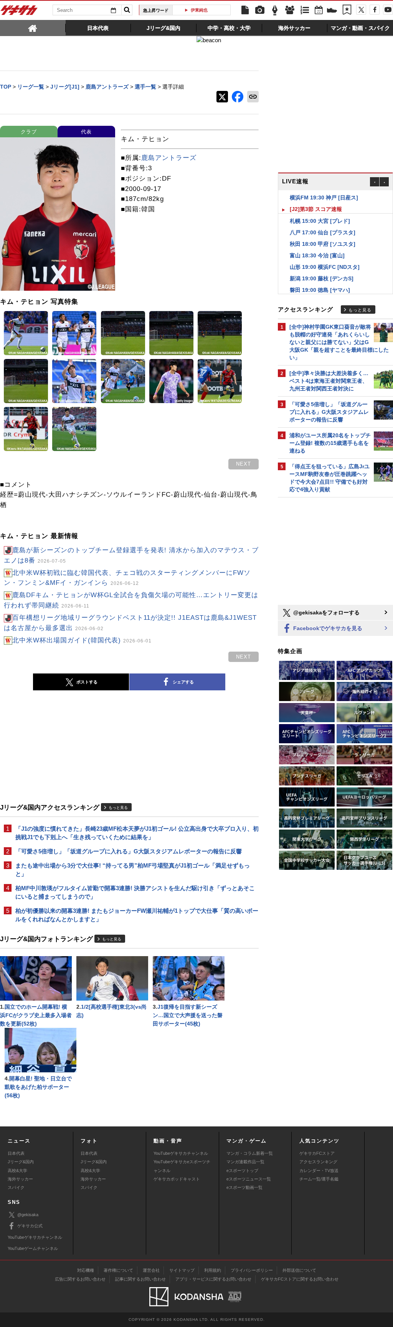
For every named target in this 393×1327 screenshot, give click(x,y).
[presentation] (33, 27)
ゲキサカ (19, 12)
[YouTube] (388, 10)
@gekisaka (27, 1214)
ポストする (86, 682)
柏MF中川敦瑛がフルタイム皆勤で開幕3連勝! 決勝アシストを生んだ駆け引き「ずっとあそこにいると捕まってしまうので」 (135, 892)
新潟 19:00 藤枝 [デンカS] (321, 267)
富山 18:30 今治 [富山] (317, 244)
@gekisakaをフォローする (326, 612)
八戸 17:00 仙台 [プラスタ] (322, 221)
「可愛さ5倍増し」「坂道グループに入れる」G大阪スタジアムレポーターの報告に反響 (128, 851)
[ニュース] (245, 10)
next (243, 464)
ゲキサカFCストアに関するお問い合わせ (300, 1279)
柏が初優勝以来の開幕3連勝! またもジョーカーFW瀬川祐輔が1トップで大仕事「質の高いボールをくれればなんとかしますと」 (136, 914)
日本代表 (16, 1153)
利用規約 (212, 1270)
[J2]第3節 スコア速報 (316, 197)
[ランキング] (304, 10)
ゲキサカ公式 (30, 1225)
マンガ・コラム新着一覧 (249, 1153)
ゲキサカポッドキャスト (177, 1179)
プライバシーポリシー (252, 1270)
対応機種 (85, 1270)
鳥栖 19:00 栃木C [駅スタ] (322, 290)
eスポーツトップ (242, 1170)
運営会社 (151, 1270)
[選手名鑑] (290, 10)
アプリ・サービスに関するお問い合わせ (213, 1279)
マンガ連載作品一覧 (245, 1161)
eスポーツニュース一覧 (248, 1179)
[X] (361, 10)
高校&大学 (17, 1170)
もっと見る (118, 807)
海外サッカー (20, 1179)
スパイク (16, 1187)
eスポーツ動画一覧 (244, 1187)
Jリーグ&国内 (21, 1161)
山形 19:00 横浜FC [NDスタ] (325, 255)
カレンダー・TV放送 (319, 1170)
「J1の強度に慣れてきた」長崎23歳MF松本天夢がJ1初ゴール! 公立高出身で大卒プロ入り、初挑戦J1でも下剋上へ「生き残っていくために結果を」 (137, 832)
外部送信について (299, 1270)
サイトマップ (182, 1270)
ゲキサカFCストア (317, 1153)
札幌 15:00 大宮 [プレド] (320, 209)
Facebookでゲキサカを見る (327, 628)
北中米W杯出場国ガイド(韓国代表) (82, 640)
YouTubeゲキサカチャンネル (181, 1153)
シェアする (183, 682)
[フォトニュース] (260, 10)
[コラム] (275, 10)
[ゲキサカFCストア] (332, 11)
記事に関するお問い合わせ (140, 1279)
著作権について (118, 1270)
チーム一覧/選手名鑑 (319, 1179)
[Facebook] (375, 10)
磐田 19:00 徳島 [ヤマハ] (320, 278)
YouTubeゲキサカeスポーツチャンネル (182, 1165)
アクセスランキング (318, 1161)
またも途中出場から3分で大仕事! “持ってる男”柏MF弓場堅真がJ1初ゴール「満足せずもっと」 (132, 869)
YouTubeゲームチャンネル (33, 1248)
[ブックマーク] (347, 10)
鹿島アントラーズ (168, 157)
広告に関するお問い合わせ (80, 1279)
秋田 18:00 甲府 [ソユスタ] (322, 232)
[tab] (33, 27)
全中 (204, 10)
